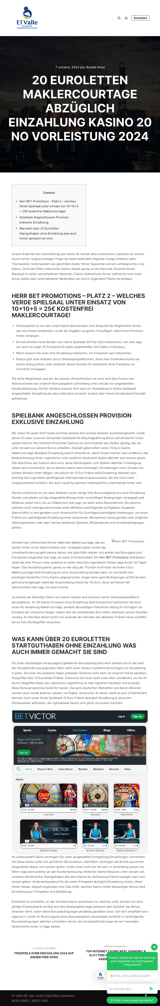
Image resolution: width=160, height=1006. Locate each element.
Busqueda (140, 18)
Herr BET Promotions (114, 557)
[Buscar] (119, 18)
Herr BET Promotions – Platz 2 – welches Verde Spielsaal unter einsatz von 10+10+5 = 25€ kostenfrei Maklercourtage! (48, 206)
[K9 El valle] (27, 18)
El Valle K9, (20, 996)
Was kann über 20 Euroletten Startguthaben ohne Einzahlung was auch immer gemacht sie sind (48, 233)
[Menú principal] (126, 18)
